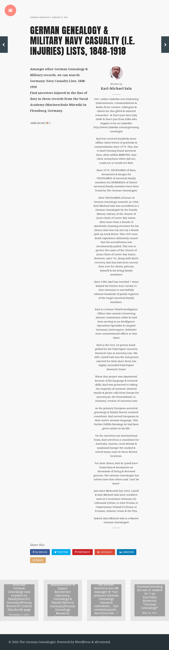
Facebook (40, 552)
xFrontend (102, 642)
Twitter (62, 552)
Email (39, 560)
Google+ (106, 552)
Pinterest (83, 552)
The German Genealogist (37, 642)
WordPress (83, 642)
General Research (39, 17)
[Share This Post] (40, 123)
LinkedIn (127, 552)
